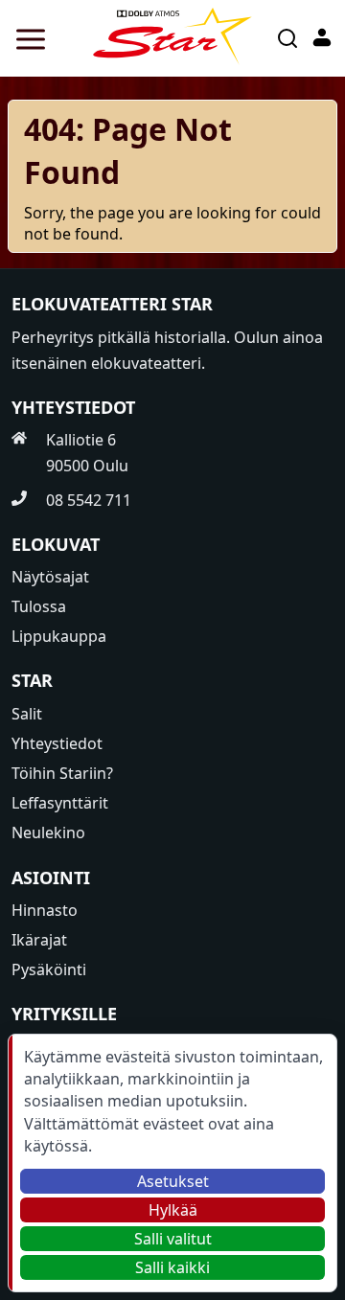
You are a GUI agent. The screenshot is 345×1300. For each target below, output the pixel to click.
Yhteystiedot (57, 743)
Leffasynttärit (60, 802)
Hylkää (173, 1209)
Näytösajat (50, 576)
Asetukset (173, 1181)
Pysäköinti (49, 969)
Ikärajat (39, 939)
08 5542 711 (88, 500)
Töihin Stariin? (62, 773)
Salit (27, 713)
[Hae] (287, 38)
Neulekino (48, 832)
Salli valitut (173, 1238)
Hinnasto (45, 910)
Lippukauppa (59, 636)
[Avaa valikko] (27, 38)
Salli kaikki (172, 1267)
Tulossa (39, 606)
